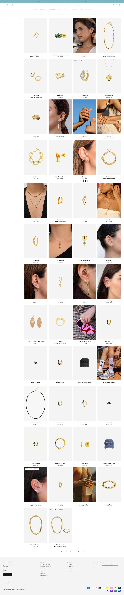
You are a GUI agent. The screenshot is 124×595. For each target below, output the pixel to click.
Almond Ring (36, 136)
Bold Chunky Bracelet (109, 504)
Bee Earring (109, 301)
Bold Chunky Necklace (35, 544)
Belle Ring (60, 341)
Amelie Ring (84, 136)
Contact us (42, 573)
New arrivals (43, 9)
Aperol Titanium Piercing (60, 176)
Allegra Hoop (85, 95)
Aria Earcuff (84, 219)
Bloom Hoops (85, 463)
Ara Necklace (36, 219)
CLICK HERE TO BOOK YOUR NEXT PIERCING (62, 1)
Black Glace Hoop (60, 382)
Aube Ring (109, 219)
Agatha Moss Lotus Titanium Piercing (60, 55)
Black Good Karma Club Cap (84, 382)
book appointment (78, 4)
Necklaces (74, 9)
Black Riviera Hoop (84, 422)
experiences (69, 4)
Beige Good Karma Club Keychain (36, 341)
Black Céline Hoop (109, 341)
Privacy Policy (43, 577)
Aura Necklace (60, 260)
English (107, 4)
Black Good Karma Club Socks (109, 382)
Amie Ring (109, 136)
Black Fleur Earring (35, 382)
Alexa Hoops (36, 95)
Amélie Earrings (60, 136)
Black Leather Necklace (35, 422)
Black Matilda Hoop (60, 422)
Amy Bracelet (36, 176)
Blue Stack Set (35, 504)
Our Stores (69, 562)
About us (42, 562)
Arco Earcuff (60, 219)
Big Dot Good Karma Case (85, 341)
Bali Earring (36, 301)
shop (56, 4)
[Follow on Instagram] (8, 583)
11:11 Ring (36, 55)
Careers (42, 571)
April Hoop (84, 176)
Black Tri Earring (109, 422)
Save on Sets (88, 9)
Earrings (66, 9)
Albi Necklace (109, 55)
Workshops (69, 571)
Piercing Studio (70, 566)
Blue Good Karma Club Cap (109, 463)
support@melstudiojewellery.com (110, 565)
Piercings (52, 9)
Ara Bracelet (109, 176)
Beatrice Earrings (85, 301)
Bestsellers (35, 9)
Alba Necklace (84, 55)
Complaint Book (44, 575)
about (42, 4)
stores (61, 4)
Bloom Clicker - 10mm (60, 463)
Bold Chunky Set (60, 544)
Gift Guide (69, 564)
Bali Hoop (60, 301)
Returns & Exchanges (45, 566)
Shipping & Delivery (45, 564)
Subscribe (8, 574)
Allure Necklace (109, 95)
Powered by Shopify (21, 589)
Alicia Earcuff (60, 95)
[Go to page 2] (83, 551)
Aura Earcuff (36, 260)
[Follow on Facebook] (4, 583)
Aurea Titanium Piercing (84, 260)
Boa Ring (85, 504)
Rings (81, 9)
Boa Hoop (60, 504)
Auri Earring (109, 260)
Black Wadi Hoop (36, 463)
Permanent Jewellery (72, 568)
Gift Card (42, 568)
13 (78, 551)
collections (49, 4)
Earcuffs (59, 9)
